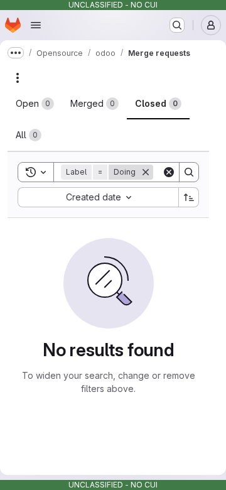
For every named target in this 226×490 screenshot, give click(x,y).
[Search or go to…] (177, 25)
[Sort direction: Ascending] (189, 197)
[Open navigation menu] (36, 25)
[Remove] (145, 172)
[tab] (35, 103)
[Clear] (168, 172)
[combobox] (98, 197)
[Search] (189, 172)
